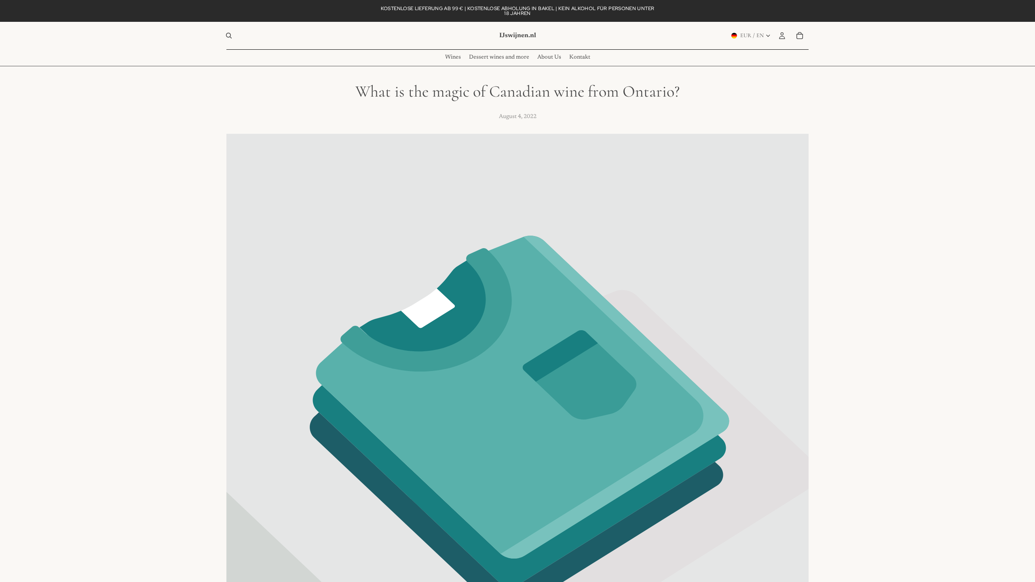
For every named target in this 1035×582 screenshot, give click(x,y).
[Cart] (800, 35)
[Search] (229, 35)
